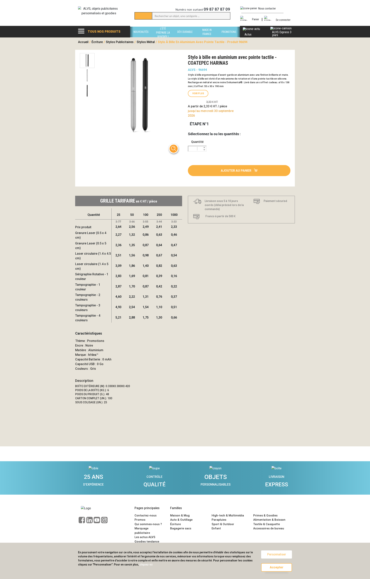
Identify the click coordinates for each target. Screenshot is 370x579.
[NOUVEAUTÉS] (141, 36)
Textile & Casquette (266, 524)
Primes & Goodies (265, 515)
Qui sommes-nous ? (148, 524)
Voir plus (198, 93)
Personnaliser (276, 554)
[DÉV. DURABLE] (185, 36)
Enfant (216, 528)
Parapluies (219, 519)
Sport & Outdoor (223, 524)
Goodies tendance (147, 541)
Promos (140, 519)
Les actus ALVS (145, 537)
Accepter (276, 567)
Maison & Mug (180, 515)
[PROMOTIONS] (229, 36)
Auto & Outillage (181, 519)
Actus (248, 34)
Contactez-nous (145, 515)
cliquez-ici (145, 564)
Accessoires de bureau (268, 528)
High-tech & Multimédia (228, 515)
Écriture (175, 524)
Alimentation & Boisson (269, 519)
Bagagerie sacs (180, 528)
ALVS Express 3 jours (281, 33)
